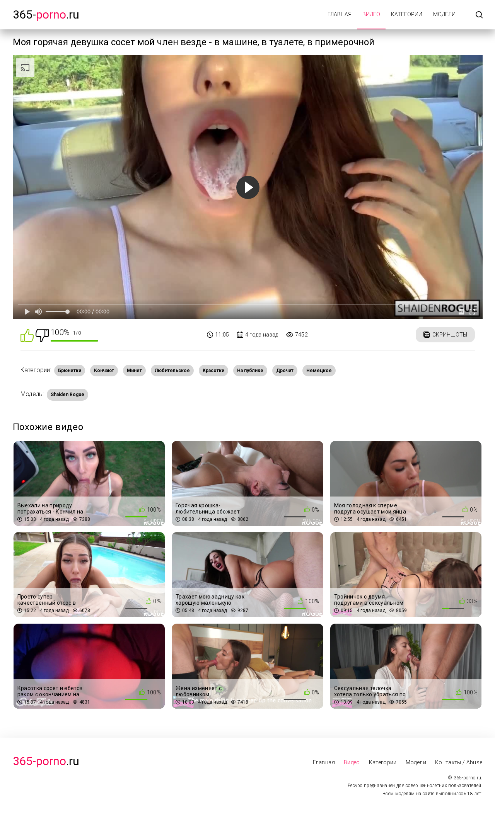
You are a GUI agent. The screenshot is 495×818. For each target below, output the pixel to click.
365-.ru (46, 14)
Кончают (104, 370)
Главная (340, 14)
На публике (250, 370)
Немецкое (319, 370)
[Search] (479, 15)
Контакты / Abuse (459, 762)
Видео (371, 14)
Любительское (172, 370)
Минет (134, 370)
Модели (444, 14)
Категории (406, 14)
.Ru (46, 761)
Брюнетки (69, 370)
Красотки (213, 370)
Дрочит (285, 370)
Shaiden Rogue (67, 394)
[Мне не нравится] (42, 335)
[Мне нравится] (27, 335)
